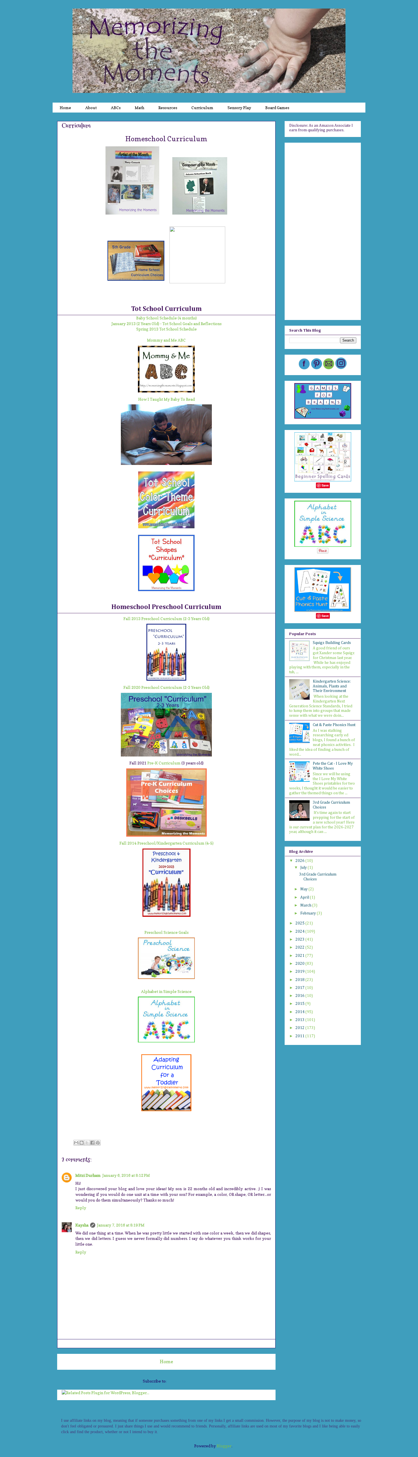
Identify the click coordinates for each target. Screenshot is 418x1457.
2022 (300, 947)
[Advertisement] (322, 230)
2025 (300, 923)
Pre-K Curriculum (164, 762)
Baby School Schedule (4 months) (166, 317)
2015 (300, 1004)
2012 (300, 1028)
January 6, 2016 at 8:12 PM (126, 1175)
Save (325, 485)
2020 (300, 964)
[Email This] (76, 1143)
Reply (80, 1207)
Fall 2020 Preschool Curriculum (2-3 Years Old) (166, 687)
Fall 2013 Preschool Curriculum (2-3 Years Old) (166, 618)
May (304, 889)
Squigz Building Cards (332, 643)
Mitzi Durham (88, 1175)
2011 (300, 1036)
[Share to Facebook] (92, 1143)
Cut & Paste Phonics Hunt (334, 725)
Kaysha (81, 1225)
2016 (300, 996)
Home (166, 1361)
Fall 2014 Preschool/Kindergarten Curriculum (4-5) (166, 843)
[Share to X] (87, 1143)
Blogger (224, 1445)
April (305, 897)
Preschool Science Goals (166, 932)
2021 (300, 956)
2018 (300, 980)
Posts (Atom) (178, 1381)
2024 (300, 932)
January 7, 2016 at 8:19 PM (120, 1225)
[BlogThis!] (81, 1143)
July (304, 868)
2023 (300, 939)
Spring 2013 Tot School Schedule (166, 329)
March (306, 905)
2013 (300, 1020)
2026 (300, 861)
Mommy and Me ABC (166, 340)
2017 (300, 988)
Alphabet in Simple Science (166, 991)
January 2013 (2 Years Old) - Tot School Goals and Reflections (166, 323)
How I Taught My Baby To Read (166, 399)
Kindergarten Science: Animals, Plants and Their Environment (332, 686)
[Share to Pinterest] (98, 1143)
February (308, 913)
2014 (300, 1012)
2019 (300, 972)
